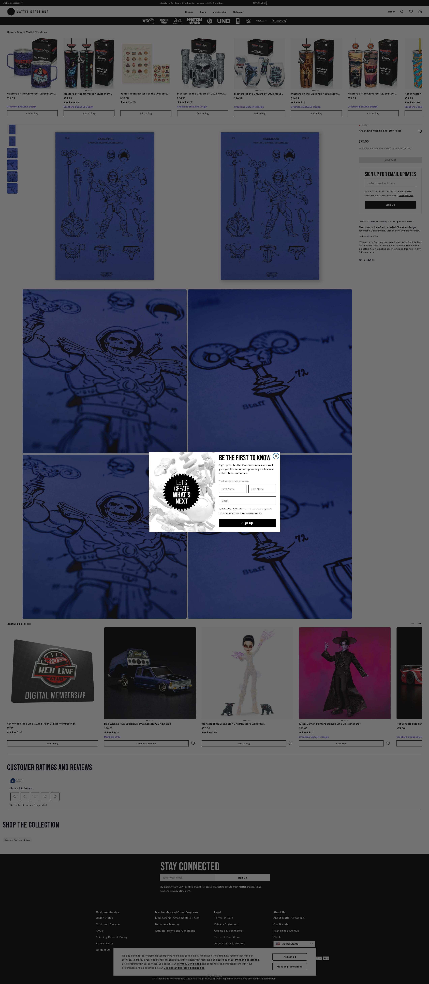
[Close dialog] (276, 456)
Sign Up (247, 523)
